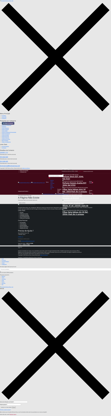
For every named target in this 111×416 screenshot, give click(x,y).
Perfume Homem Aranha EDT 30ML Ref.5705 (74, 184)
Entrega (21, 212)
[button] (92, 182)
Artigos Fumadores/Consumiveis (9, 132)
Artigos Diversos (5, 137)
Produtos (4, 115)
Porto (51, 186)
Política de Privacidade (25, 218)
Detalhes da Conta (24, 228)
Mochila (52, 187)
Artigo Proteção (5, 129)
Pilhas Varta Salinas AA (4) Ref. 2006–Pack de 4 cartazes (75, 213)
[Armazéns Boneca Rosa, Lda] (6, 0)
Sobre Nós (4, 117)
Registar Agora (13, 414)
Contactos (4, 118)
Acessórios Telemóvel (6, 125)
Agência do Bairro (26, 168)
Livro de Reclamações (24, 216)
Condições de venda (24, 215)
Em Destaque (65, 168)
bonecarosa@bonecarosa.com (10, 166)
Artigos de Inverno (6, 133)
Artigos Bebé (4, 131)
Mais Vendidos (5, 140)
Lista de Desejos (5, 146)
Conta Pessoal (23, 223)
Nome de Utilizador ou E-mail (7, 402)
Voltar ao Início (22, 203)
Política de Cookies (24, 213)
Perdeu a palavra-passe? (5, 409)
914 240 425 (4, 161)
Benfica (52, 180)
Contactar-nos (23, 172)
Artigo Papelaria (5, 128)
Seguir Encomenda (24, 170)
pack (51, 184)
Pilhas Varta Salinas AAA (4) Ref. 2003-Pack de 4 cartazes (74, 190)
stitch (51, 181)
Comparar (4, 147)
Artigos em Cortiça (6, 139)
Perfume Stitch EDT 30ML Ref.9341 (72, 177)
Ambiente (4, 126)
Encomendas (23, 222)
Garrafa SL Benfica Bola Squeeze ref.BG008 (72, 196)
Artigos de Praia (5, 136)
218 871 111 (4, 152)
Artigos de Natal (5, 135)
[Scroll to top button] (108, 413)
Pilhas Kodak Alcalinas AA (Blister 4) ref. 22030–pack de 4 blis (75, 205)
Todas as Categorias (6, 142)
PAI (51, 188)
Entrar (13, 407)
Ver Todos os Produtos (8, 123)
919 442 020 (4, 157)
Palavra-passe (3, 404)
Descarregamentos (24, 226)
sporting (52, 183)
